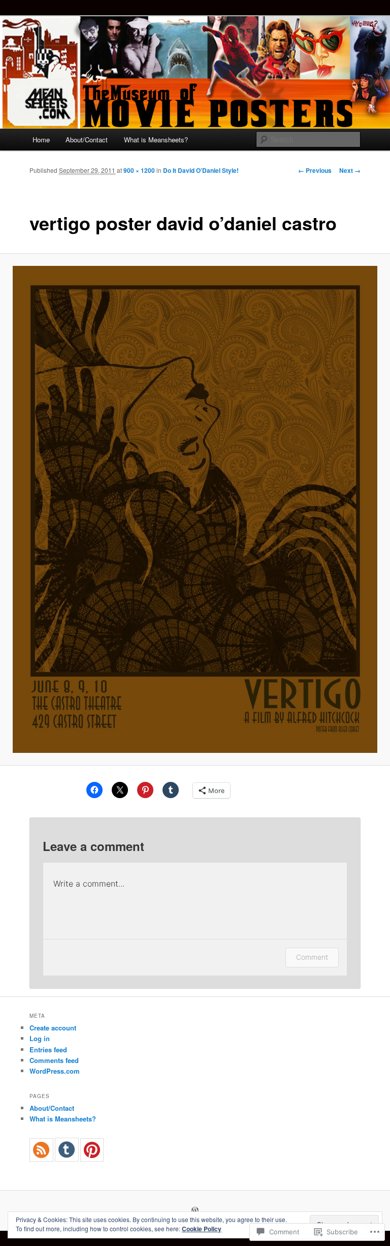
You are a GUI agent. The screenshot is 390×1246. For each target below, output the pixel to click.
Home (41, 139)
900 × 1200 (139, 170)
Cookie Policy (201, 1228)
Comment (312, 957)
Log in (39, 1038)
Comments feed (54, 1060)
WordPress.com (54, 1071)
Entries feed (48, 1049)
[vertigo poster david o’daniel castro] (195, 509)
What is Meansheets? (156, 139)
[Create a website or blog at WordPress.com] (195, 1210)
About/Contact (87, 139)
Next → (350, 170)
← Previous (315, 170)
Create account (52, 1027)
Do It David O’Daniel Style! (201, 170)
